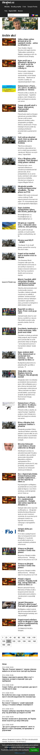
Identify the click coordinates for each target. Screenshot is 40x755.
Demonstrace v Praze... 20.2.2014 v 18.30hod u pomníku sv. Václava (27, 88)
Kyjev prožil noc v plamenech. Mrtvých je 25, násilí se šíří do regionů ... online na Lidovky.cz (27, 64)
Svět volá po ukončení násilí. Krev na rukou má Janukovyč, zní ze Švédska (27, 140)
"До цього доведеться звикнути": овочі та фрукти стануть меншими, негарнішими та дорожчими (18, 728)
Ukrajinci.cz (8, 2)
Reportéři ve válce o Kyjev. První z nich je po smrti (27, 311)
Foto (6, 11)
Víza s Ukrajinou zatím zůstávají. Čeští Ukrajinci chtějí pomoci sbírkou (28, 160)
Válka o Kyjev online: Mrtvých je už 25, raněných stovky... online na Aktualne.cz (28, 42)
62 (15, 638)
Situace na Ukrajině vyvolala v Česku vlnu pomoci (26, 550)
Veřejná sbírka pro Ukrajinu (25, 530)
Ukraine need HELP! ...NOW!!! (25, 241)
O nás (24, 6)
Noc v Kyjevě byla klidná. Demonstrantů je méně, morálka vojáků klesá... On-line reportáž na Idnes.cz (28, 478)
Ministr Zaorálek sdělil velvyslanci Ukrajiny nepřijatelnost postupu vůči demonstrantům (27, 282)
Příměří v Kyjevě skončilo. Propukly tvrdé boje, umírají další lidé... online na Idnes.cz (27, 582)
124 (24, 641)
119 (33, 638)
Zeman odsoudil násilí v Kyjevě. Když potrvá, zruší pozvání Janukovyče (27, 108)
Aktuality (7, 6)
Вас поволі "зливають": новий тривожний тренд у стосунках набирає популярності (17, 704)
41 (11, 638)
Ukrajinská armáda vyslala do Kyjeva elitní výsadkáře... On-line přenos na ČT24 (27, 189)
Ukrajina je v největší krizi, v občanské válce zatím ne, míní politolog (27, 225)
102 (23, 638)
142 (29, 641)
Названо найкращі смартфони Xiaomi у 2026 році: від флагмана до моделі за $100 (18, 712)
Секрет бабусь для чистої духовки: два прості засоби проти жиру (19, 688)
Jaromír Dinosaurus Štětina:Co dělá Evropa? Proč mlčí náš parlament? (28, 604)
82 (19, 638)
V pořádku (34, 750)
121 (8, 641)
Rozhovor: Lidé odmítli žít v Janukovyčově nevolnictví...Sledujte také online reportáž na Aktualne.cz (27, 501)
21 (6, 638)
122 (13, 641)
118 (28, 638)
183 (3, 645)
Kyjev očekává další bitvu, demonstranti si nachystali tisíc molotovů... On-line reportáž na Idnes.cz (26, 356)
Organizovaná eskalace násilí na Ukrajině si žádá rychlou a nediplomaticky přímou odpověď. (28, 622)
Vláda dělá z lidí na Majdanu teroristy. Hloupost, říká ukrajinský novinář (28, 374)
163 (34, 641)
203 (8, 645)
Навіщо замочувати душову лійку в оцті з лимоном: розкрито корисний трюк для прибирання (17, 679)
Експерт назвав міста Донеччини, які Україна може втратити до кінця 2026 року (19, 720)
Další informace (20, 753)
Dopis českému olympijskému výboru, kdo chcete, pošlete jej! (27, 210)
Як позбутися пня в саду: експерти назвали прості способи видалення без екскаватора (18, 696)
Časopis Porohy (32, 6)
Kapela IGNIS (12, 11)
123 (18, 641)
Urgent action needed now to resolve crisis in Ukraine (27, 255)
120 (3, 641)
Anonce (20, 11)
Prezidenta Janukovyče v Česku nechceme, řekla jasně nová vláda (28, 330)
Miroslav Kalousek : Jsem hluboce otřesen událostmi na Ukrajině (26, 446)
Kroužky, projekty (16, 6)
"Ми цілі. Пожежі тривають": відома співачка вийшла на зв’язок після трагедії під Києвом (19, 670)
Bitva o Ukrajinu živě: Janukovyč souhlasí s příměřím (26, 424)
